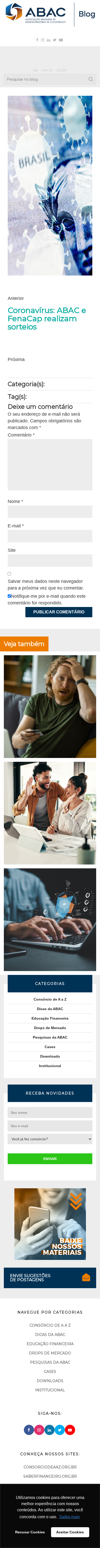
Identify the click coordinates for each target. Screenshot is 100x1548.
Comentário (21, 435)
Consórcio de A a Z (50, 999)
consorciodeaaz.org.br (50, 1467)
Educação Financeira (50, 1018)
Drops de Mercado (50, 1028)
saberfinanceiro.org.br (50, 1476)
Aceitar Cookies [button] (70, 1532)
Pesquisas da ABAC (50, 1037)
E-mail (16, 525)
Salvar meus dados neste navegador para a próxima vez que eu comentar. (46, 585)
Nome (15, 501)
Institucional (50, 1066)
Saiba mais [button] (69, 1517)
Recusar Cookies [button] (30, 1532)
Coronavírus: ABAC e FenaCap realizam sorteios (47, 318)
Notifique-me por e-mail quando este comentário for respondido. (47, 599)
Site (12, 550)
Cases (50, 1047)
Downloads (50, 1056)
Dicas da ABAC (50, 1009)
